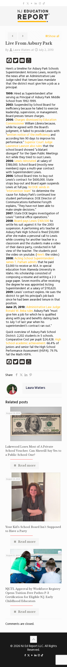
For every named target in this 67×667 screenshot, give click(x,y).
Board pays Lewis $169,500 (31, 221)
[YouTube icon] (32, 4)
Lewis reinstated (26, 161)
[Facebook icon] (23, 4)
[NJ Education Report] (33, 16)
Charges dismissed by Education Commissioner (31, 121)
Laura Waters (21, 50)
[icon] (44, 4)
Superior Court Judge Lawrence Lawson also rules (29, 144)
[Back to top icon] (33, 639)
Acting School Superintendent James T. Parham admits (30, 260)
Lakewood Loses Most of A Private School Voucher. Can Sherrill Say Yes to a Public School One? (33, 450)
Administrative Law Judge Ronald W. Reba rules (33, 309)
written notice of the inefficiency (28, 134)
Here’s (40, 254)
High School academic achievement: (33, 341)
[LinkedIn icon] (36, 4)
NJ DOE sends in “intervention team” (27, 189)
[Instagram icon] (40, 4)
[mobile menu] (62, 12)
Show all (53, 36)
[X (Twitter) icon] (28, 4)
